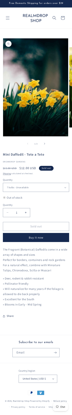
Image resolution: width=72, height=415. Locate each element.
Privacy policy (18, 407)
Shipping (7, 173)
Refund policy (60, 401)
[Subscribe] (55, 352)
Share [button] (10, 316)
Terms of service (37, 407)
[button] (7, 18)
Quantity (7, 179)
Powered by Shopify (40, 401)
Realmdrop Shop (21, 401)
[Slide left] (27, 143)
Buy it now (36, 237)
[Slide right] (44, 143)
